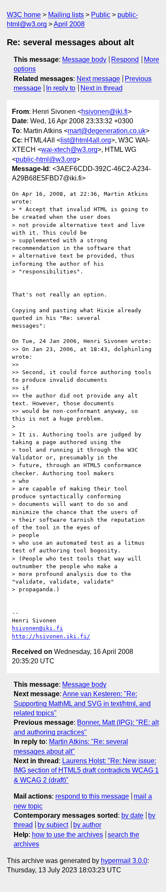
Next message (98, 78)
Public (100, 14)
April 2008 (69, 24)
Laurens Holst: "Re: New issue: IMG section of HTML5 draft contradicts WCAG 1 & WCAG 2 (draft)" (86, 770)
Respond (125, 59)
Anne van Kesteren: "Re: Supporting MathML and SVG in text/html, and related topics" (82, 703)
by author (87, 824)
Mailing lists (66, 14)
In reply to (60, 88)
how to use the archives (67, 834)
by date (132, 815)
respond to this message (92, 796)
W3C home (24, 14)
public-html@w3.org (46, 159)
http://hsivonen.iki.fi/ (51, 636)
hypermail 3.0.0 (124, 860)
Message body (84, 59)
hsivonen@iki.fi (104, 111)
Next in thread (101, 88)
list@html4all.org (85, 140)
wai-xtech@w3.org (69, 149)
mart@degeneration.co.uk (107, 130)
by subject (52, 824)
